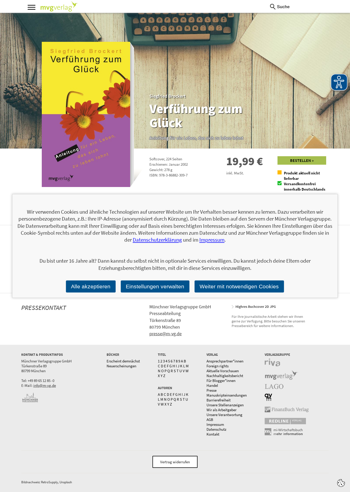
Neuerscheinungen (121, 365)
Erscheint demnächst (123, 361)
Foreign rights (218, 365)
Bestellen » (302, 160)
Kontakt (213, 434)
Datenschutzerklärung (157, 240)
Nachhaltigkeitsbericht (225, 375)
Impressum (215, 424)
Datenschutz (216, 429)
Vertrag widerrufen (175, 461)
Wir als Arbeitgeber (221, 409)
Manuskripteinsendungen (227, 395)
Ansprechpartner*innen (225, 361)
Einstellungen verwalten (155, 286)
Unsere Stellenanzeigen (225, 404)
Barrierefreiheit (219, 400)
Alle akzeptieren (90, 286)
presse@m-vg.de (165, 334)
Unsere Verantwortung (224, 414)
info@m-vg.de (44, 385)
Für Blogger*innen (221, 380)
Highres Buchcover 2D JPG (255, 306)
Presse (212, 390)
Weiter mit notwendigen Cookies (239, 286)
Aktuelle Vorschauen (223, 370)
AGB (210, 419)
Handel (212, 385)
